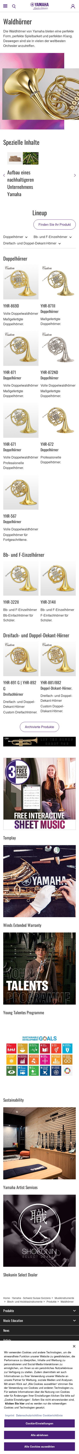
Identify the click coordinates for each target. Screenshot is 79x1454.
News (6, 1330)
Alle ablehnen (39, 1435)
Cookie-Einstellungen (39, 1423)
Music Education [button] (13, 1320)
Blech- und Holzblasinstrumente (25, 1301)
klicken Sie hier (15, 1403)
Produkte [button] (8, 1310)
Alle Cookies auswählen (39, 1446)
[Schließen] (74, 1346)
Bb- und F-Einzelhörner (50, 236)
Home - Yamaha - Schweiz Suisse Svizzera (27, 1298)
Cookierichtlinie (53, 1415)
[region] (39, 1397)
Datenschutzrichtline (29, 1415)
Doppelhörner (13, 236)
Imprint (9, 1415)
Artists (7, 1340)
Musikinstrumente (64, 1298)
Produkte (52, 1301)
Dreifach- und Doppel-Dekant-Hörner (29, 243)
